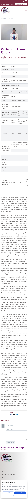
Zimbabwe (3, 57)
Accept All (19, 493)
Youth (2, 59)
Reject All (8, 493)
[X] (14, 414)
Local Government (21, 57)
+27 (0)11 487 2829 (9, 475)
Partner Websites (20, 4)
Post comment (10, 442)
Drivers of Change (11, 57)
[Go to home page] (5, 10)
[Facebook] (11, 414)
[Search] (23, 1)
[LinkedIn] (17, 414)
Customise (14, 496)
